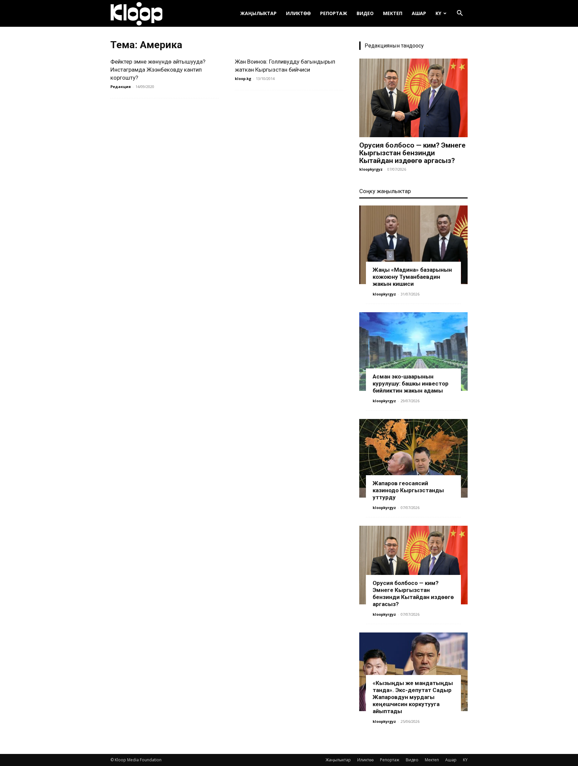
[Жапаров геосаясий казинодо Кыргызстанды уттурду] (413, 458)
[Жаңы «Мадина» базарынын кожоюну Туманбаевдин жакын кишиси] (413, 244)
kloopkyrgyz (371, 169)
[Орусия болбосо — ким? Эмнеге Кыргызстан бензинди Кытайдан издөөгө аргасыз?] (413, 98)
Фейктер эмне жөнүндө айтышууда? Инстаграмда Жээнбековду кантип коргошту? (157, 69)
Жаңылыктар (258, 13)
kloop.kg (243, 78)
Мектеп (392, 13)
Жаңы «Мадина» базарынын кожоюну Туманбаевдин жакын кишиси (412, 276)
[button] (460, 14)
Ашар (419, 13)
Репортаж (333, 13)
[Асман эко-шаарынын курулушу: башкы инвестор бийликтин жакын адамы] (413, 351)
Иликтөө (298, 13)
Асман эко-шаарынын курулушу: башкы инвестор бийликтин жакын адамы (411, 383)
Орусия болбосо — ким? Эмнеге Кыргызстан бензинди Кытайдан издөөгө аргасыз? (412, 153)
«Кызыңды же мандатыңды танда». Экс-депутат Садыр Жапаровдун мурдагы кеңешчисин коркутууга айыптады (413, 697)
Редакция (120, 86)
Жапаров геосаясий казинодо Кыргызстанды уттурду (408, 490)
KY (438, 13)
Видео (365, 13)
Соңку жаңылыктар (385, 191)
